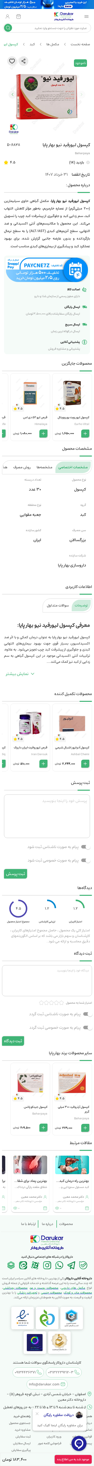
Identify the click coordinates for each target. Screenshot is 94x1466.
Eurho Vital (81, 424)
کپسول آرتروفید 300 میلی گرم (73, 1109)
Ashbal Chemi (80, 754)
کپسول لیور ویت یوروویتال (73, 417)
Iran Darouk (39, 754)
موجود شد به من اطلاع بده (73, 1459)
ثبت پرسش (15, 873)
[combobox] (51, 28)
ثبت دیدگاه (13, 1040)
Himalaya (41, 424)
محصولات (66, 1224)
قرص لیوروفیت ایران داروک (30, 747)
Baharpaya (82, 153)
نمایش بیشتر (17, 673)
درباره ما (47, 1224)
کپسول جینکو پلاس (35, 1107)
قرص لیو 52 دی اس (35, 417)
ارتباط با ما (28, 1224)
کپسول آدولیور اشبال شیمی (72, 747)
